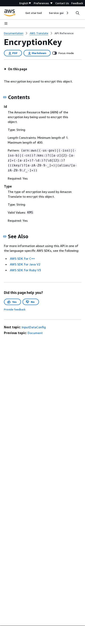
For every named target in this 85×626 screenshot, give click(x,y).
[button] (15, 69)
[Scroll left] (22, 13)
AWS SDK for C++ (22, 259)
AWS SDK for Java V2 (25, 264)
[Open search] (77, 13)
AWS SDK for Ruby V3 (25, 270)
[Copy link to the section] (4, 97)
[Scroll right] (67, 13)
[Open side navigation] (6, 23)
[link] (64, 33)
